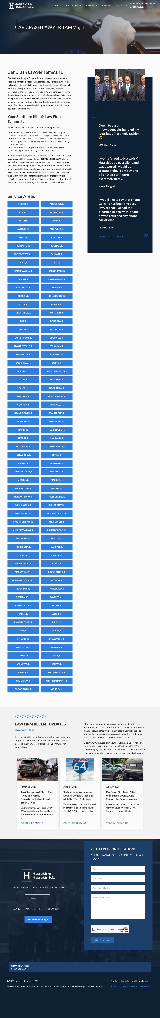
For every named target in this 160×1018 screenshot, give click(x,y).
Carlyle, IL (23, 279)
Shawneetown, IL (23, 622)
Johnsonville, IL (57, 446)
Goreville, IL (57, 405)
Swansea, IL (56, 647)
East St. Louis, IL (23, 338)
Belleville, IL (57, 229)
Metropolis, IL (57, 497)
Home (16, 887)
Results (106, 5)
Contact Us (121, 5)
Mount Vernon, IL (23, 522)
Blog (54, 887)
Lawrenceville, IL (23, 471)
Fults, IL (23, 388)
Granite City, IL (56, 413)
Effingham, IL (57, 346)
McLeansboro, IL (23, 497)
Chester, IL (56, 287)
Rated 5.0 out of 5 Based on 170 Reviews (130, 986)
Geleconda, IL (56, 388)
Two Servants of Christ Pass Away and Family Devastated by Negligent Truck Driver (37, 793)
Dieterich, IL (56, 312)
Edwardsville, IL (23, 346)
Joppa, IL (56, 455)
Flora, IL (23, 379)
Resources (91, 5)
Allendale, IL (57, 204)
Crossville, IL (23, 312)
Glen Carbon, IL (56, 396)
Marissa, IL (57, 480)
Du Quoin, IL (56, 329)
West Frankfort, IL (56, 681)
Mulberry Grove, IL (23, 530)
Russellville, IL (23, 605)
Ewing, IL (57, 363)
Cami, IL (57, 262)
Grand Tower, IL (23, 413)
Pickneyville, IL (23, 572)
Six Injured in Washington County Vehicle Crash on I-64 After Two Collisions (80, 793)
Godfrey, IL (23, 405)
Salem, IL (56, 605)
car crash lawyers (40, 155)
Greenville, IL (56, 421)
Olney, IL (23, 555)
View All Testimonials (111, 236)
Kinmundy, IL (57, 463)
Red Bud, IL (56, 580)
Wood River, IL (23, 689)
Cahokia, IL (57, 254)
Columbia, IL (57, 304)
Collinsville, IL (56, 296)
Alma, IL (23, 212)
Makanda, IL (56, 471)
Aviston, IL (23, 229)
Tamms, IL (23, 655)
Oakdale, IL (56, 547)
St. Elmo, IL (23, 639)
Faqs (61, 887)
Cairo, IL (23, 262)
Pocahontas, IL (56, 572)
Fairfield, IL (23, 371)
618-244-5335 (141, 7)
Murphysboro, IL (56, 530)
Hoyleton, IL (23, 446)
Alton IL (23, 220)
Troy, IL (57, 655)
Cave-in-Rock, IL (56, 279)
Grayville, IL (23, 421)
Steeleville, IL (56, 639)
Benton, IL (56, 237)
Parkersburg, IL (23, 563)
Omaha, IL (56, 555)
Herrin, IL (23, 438)
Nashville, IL (23, 538)
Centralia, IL (23, 287)
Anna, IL (56, 220)
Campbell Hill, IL (23, 271)
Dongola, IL (56, 321)
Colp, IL (23, 304)
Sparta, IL (57, 630)
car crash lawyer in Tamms (46, 85)
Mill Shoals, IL (23, 505)
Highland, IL (56, 438)
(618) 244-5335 (53, 909)
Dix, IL (23, 321)
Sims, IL (23, 630)
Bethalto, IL (23, 246)
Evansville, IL (23, 363)
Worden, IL (57, 689)
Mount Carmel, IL (56, 513)
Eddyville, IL (57, 338)
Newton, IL (57, 538)
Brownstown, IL (23, 254)
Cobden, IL (23, 296)
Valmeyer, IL (23, 664)
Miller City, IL (56, 505)
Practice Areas (73, 5)
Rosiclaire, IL (23, 597)
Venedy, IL (57, 664)
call (60, 105)
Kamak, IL (23, 463)
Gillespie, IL (23, 396)
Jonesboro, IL (23, 455)
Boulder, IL (56, 246)
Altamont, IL (57, 212)
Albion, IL (23, 204)
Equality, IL (56, 354)
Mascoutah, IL (23, 488)
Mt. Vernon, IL (56, 522)
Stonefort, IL (23, 647)
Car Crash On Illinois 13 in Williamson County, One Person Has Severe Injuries (122, 793)
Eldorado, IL (23, 354)
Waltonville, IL (56, 672)
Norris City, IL (23, 547)
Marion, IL (23, 480)
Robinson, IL (23, 589)
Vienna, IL (23, 672)
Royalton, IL (57, 597)
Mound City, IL (23, 513)
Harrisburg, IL (57, 430)
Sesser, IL (57, 614)
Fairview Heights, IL (57, 371)
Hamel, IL (23, 430)
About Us (26, 887)
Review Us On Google (38, 919)
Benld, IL (23, 237)
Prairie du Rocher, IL (23, 580)
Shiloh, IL (57, 622)
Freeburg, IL (56, 379)
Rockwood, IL (56, 589)
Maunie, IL (56, 488)
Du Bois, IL (23, 329)
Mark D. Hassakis (19, 135)
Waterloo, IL (23, 681)
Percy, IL (56, 563)
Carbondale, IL (56, 271)
